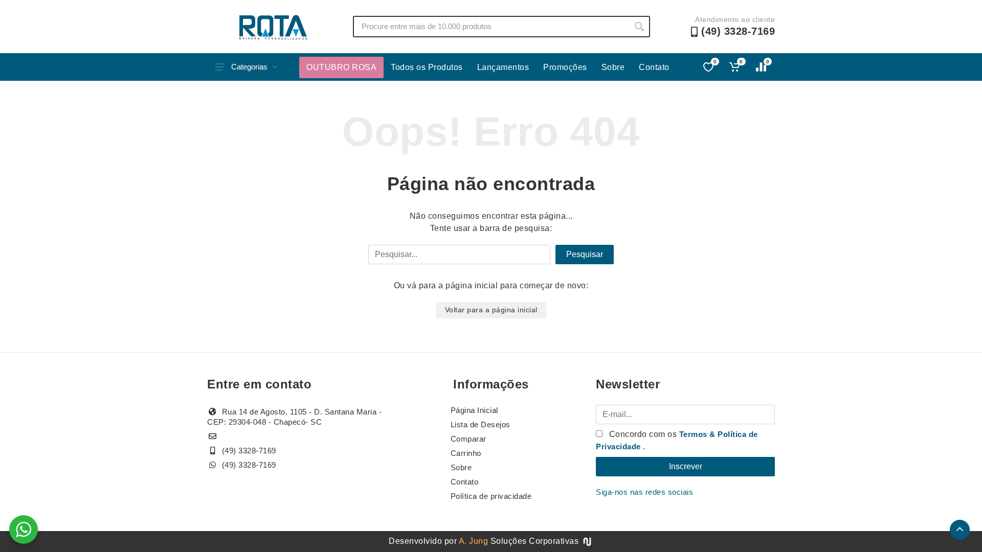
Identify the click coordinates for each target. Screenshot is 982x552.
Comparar (468, 438)
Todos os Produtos (427, 67)
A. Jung (473, 541)
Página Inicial (474, 410)
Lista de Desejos (480, 424)
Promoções (565, 67)
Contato (654, 67)
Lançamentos (503, 67)
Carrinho (466, 453)
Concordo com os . (677, 440)
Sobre (613, 67)
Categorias (249, 66)
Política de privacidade (491, 496)
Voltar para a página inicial (491, 310)
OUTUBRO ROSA (341, 67)
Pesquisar (584, 254)
